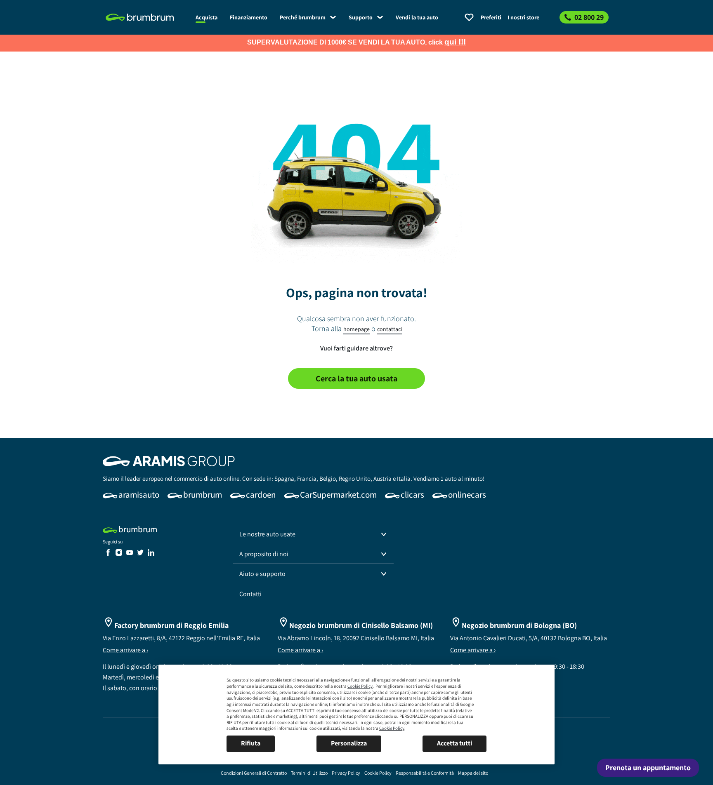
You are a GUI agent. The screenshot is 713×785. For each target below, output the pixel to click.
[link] (146, 17)
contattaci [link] (389, 329)
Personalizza (349, 743)
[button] (313, 534)
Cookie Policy (360, 686)
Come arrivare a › (125, 650)
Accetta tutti (454, 743)
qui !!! (455, 42)
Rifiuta (250, 743)
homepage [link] (356, 329)
